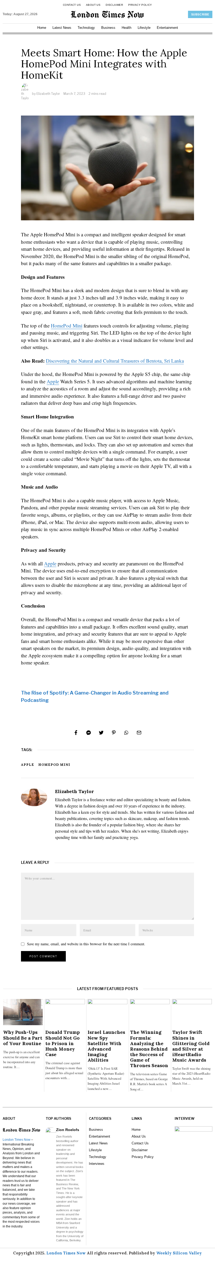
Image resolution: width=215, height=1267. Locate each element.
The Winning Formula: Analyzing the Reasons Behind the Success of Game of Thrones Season (149, 1048)
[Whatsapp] (126, 732)
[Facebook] (76, 732)
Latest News (61, 28)
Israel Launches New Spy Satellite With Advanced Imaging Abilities (106, 1046)
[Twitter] (101, 732)
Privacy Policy (140, 4)
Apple (53, 381)
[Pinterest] (114, 732)
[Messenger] (88, 732)
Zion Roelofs (67, 1130)
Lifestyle (144, 28)
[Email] (139, 732)
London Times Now (16, 1140)
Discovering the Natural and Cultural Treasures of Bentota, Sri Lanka (115, 360)
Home (41, 28)
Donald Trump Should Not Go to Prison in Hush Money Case (62, 1043)
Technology (86, 28)
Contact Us (72, 4)
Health (126, 28)
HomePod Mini (66, 325)
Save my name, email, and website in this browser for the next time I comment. (86, 943)
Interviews (96, 1164)
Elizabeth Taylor (48, 94)
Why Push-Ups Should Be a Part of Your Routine (22, 1037)
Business (108, 28)
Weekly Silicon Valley (179, 1252)
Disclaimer (114, 4)
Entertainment (167, 28)
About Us (93, 4)
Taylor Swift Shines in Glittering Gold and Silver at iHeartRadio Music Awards (190, 1046)
